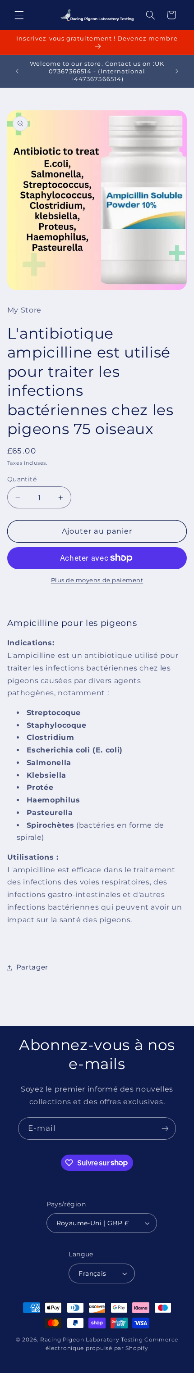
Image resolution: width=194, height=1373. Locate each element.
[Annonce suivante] (177, 71)
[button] (19, 15)
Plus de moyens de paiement (97, 580)
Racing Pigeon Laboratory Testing (91, 1340)
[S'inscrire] (165, 1128)
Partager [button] (32, 967)
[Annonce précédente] (17, 71)
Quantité (22, 479)
